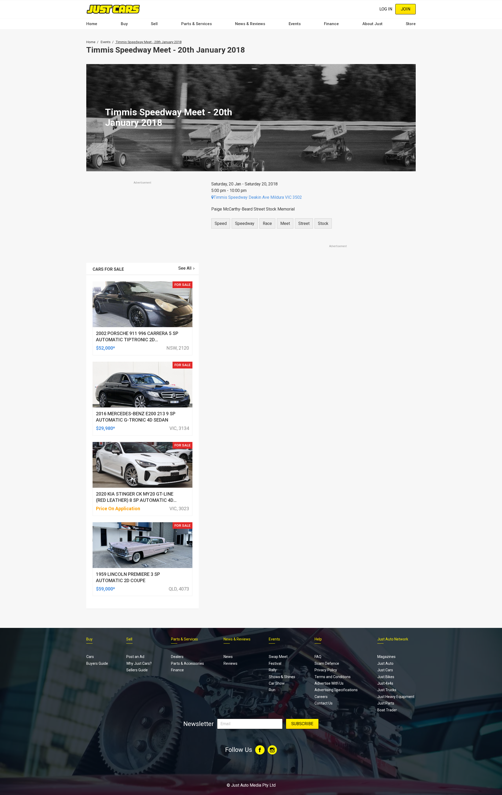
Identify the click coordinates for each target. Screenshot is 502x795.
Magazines (386, 657)
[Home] (113, 9)
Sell (154, 23)
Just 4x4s (385, 683)
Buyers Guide (97, 663)
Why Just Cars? (139, 663)
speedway (244, 223)
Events (295, 23)
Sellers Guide (137, 670)
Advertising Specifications (336, 690)
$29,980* (105, 428)
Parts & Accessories (187, 663)
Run (272, 690)
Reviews (230, 663)
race (267, 223)
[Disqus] (310, 395)
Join (405, 9)
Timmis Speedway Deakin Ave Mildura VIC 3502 (258, 197)
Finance (331, 23)
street (304, 223)
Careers (321, 697)
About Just (372, 23)
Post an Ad (135, 657)
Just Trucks (386, 690)
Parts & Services (196, 23)
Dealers (177, 657)
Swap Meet (278, 657)
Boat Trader (387, 710)
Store (411, 23)
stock (323, 223)
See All (184, 268)
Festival (275, 663)
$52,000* (105, 348)
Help (318, 639)
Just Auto (385, 663)
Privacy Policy (326, 670)
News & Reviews (250, 23)
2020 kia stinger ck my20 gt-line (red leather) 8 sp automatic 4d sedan (134, 500)
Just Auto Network (392, 639)
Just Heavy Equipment (395, 697)
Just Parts (385, 703)
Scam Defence (327, 663)
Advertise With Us (329, 683)
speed (221, 223)
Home (91, 23)
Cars (90, 657)
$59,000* (105, 589)
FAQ (318, 657)
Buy (124, 23)
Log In (385, 9)
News (228, 657)
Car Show (277, 683)
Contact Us (324, 703)
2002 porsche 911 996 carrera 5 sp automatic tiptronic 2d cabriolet (137, 340)
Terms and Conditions (333, 677)
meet (285, 223)
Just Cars (385, 670)
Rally (273, 670)
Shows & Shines (282, 677)
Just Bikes (385, 677)
